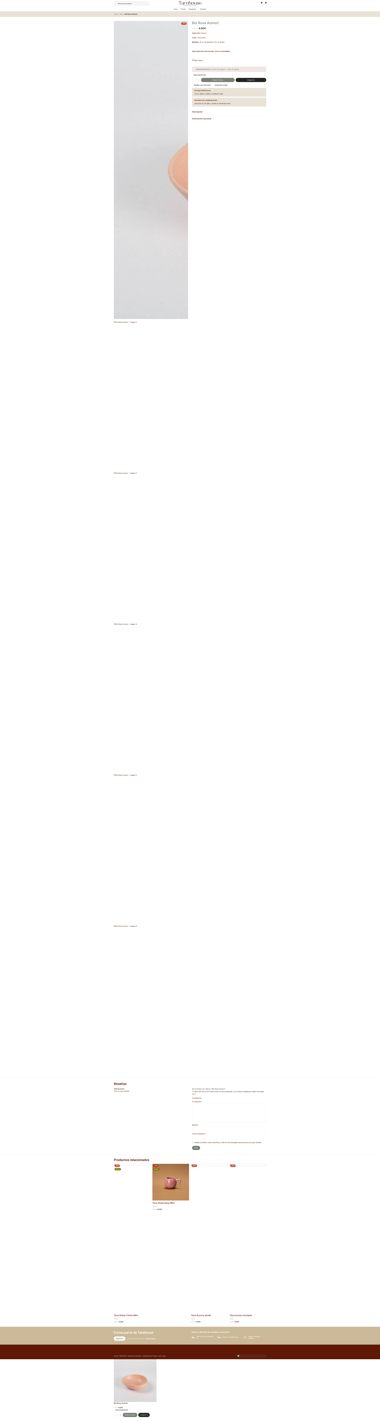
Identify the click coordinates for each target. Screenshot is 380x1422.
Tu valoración (197, 1102)
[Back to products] (262, 14)
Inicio (116, 14)
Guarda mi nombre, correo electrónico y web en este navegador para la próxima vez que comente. (228, 1142)
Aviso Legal (161, 1356)
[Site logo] (190, 3)
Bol (121, 14)
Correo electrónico (199, 1134)
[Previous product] (260, 14)
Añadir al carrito (218, 80)
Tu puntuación (196, 1098)
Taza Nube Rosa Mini (163, 1203)
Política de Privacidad (134, 1356)
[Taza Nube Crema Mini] (132, 1238)
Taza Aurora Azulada (241, 1315)
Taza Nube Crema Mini (126, 1315)
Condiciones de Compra (149, 1356)
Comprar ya (251, 80)
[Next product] (265, 14)
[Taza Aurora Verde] (209, 1238)
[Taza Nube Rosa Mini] (170, 1182)
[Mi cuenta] (257, 3)
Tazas (116, 1319)
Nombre (195, 1125)
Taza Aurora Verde (201, 1315)
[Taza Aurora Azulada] (248, 1238)
